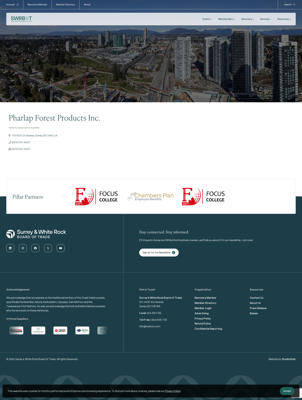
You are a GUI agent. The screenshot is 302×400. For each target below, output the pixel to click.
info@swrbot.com (149, 326)
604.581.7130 (154, 313)
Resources (283, 19)
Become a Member (37, 4)
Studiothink (289, 359)
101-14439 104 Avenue (151, 302)
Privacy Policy (172, 391)
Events (206, 19)
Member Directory (65, 4)
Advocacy (246, 19)
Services (264, 19)
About (87, 4)
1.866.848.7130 (159, 319)
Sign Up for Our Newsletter (157, 252)
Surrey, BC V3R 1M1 (149, 306)
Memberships (225, 19)
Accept (287, 391)
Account (10, 4)
